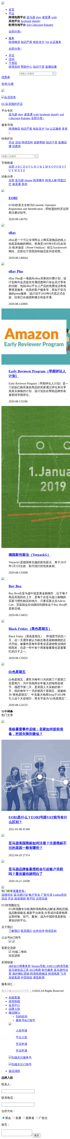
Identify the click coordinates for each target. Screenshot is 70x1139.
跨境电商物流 (38, 973)
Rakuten (48, 24)
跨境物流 (14, 42)
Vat (47, 42)
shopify (36, 21)
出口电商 (35, 969)
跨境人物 (51, 180)
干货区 (13, 62)
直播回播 (51, 66)
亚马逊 (31, 17)
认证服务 (55, 42)
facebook (26, 21)
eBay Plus (16, 271)
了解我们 (14, 930)
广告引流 (46, 894)
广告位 (43, 1117)
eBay (12, 233)
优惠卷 (16, 146)
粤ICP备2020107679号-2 (16, 990)
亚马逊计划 (21, 894)
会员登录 (10, 97)
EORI (13, 198)
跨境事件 (39, 180)
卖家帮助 (39, 142)
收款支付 (39, 42)
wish (54, 17)
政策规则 (20, 898)
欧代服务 (47, 969)
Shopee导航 (38, 966)
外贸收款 (26, 977)
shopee (28, 180)
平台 (11, 13)
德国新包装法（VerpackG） (30, 555)
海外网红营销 (20, 973)
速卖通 (46, 17)
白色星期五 (17, 672)
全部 (11, 166)
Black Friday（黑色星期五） (30, 629)
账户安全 (34, 894)
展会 (8, 1117)
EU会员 (6, 103)
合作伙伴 (39, 930)
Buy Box (15, 586)
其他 (24, 184)
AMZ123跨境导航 (57, 966)
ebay (38, 17)
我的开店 (17, 103)
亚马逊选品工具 (19, 969)
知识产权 (26, 42)
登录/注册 (7, 83)
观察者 (30, 1117)
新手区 (31, 898)
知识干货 (39, 66)
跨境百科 (14, 66)
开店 (11, 55)
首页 (11, 9)
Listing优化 (60, 894)
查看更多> (19, 890)
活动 (11, 59)
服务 (11, 38)
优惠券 (5, 77)
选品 (4, 898)
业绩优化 (7, 894)
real (29, 24)
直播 (18, 1117)
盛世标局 (39, 977)
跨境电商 (54, 973)
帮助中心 (26, 66)
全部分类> (15, 31)
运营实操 (41, 898)
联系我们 (26, 930)
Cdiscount (37, 24)
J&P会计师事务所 (20, 966)
